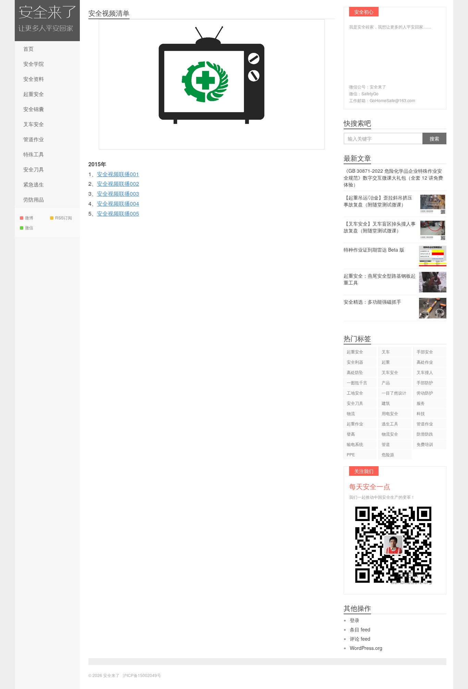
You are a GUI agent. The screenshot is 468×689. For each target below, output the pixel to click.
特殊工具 (33, 154)
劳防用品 (33, 199)
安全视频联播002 (118, 184)
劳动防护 (425, 393)
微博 (29, 217)
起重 (386, 362)
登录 (354, 620)
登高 (351, 434)
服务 (421, 403)
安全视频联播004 (118, 203)
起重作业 (355, 423)
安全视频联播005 (118, 213)
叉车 (386, 351)
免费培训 (425, 444)
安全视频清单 (109, 13)
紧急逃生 (33, 184)
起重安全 (33, 93)
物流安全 (390, 434)
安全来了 (47, 20)
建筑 (386, 403)
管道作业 (33, 139)
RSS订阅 (63, 217)
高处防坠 (355, 372)
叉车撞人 (425, 372)
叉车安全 (33, 124)
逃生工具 (390, 423)
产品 (386, 382)
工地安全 (355, 393)
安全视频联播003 (118, 193)
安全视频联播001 (118, 174)
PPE (351, 454)
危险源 (388, 454)
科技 (421, 413)
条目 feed (360, 629)
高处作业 (425, 362)
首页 (28, 48)
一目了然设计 (394, 393)
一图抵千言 (357, 382)
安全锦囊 (33, 108)
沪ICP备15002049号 (142, 675)
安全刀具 (33, 169)
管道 (386, 444)
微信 (29, 227)
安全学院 (33, 63)
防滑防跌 (425, 434)
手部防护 (425, 382)
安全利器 (355, 362)
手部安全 (425, 351)
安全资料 (33, 78)
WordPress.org (366, 647)
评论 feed (360, 638)
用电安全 (390, 413)
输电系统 (355, 444)
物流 (351, 413)
